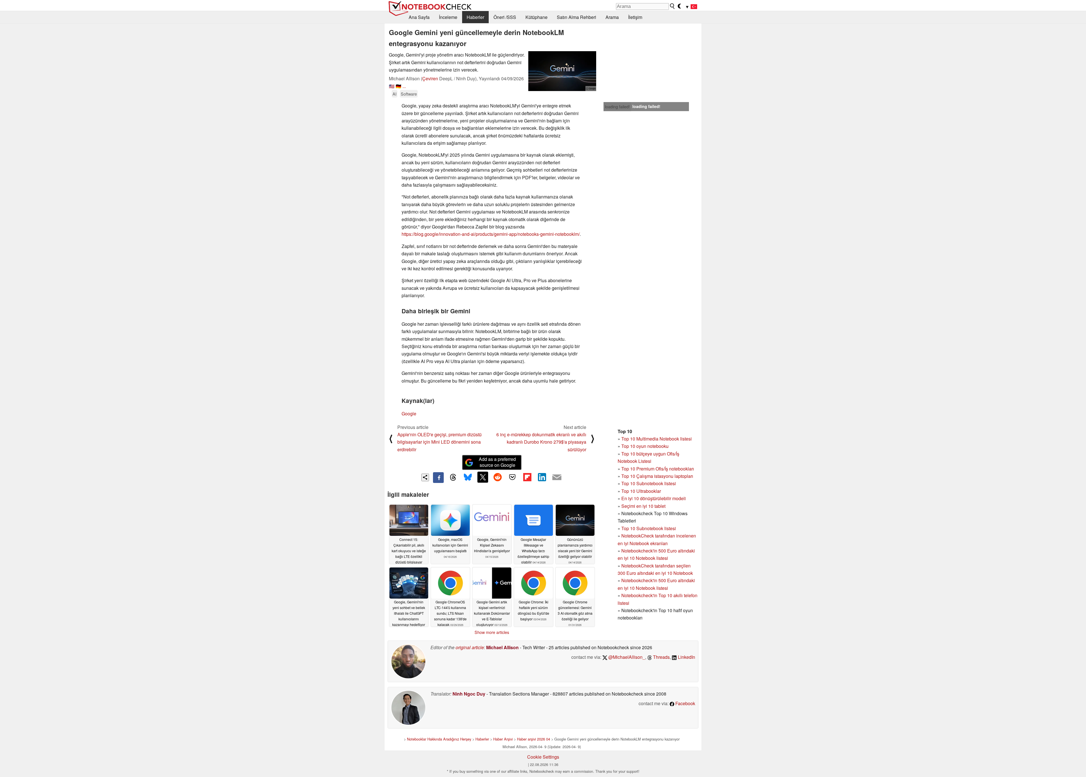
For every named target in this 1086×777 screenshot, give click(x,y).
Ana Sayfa (419, 17)
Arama (612, 17)
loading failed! (617, 106)
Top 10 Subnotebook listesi (648, 483)
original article (470, 647)
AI (395, 94)
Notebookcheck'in (639, 580)
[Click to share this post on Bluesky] (467, 477)
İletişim (635, 17)
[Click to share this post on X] (482, 477)
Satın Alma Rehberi (576, 17)
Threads (661, 657)
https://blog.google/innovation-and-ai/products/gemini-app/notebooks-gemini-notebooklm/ (491, 234)
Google (409, 413)
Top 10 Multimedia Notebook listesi (656, 438)
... (404, 86)
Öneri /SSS (505, 17)
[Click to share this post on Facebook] (438, 477)
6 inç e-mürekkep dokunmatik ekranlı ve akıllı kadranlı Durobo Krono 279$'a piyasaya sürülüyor (541, 442)
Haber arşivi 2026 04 (533, 739)
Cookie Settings (543, 757)
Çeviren (430, 78)
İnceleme (448, 17)
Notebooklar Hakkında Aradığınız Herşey (439, 739)
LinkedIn (686, 657)
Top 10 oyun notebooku (645, 446)
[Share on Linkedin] (541, 477)
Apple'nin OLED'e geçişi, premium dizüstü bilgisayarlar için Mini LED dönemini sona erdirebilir (439, 442)
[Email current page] (556, 477)
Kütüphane (536, 17)
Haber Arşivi (503, 739)
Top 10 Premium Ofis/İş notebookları (657, 468)
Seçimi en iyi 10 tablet (643, 506)
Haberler (475, 17)
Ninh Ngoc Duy (469, 693)
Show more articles (492, 632)
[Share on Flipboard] (527, 477)
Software (409, 94)
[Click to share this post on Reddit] (497, 477)
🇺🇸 (392, 86)
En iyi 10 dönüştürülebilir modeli (653, 498)
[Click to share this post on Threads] (453, 477)
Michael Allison (502, 647)
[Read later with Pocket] (512, 477)
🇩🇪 (398, 86)
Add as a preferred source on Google (497, 462)
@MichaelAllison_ (626, 657)
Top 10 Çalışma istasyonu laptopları (657, 476)
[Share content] (425, 477)
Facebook (684, 703)
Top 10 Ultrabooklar (641, 491)
